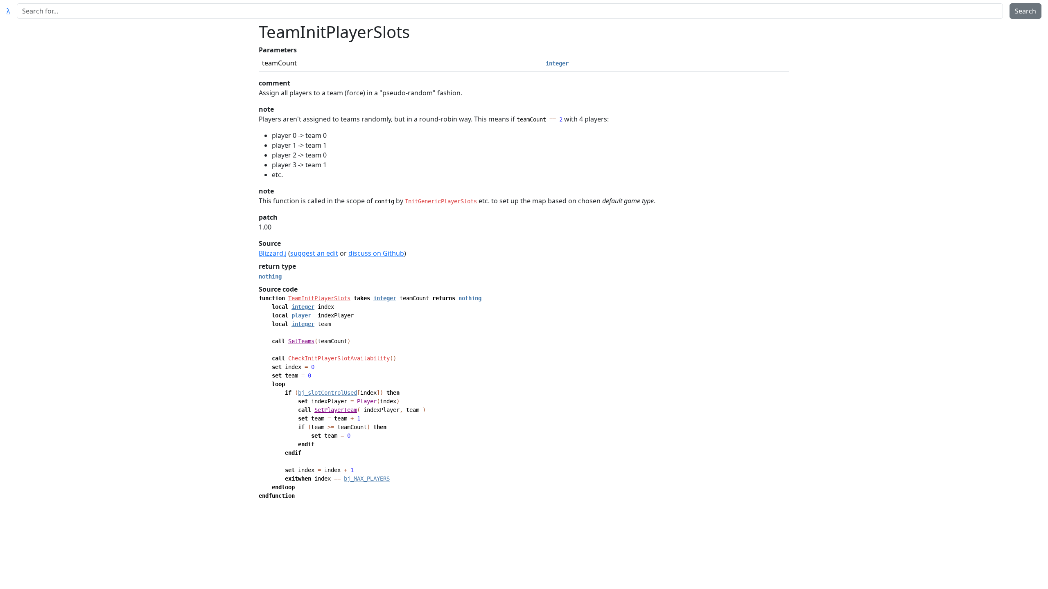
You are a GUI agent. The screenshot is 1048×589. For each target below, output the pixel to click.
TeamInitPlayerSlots (319, 298)
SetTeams (301, 341)
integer (557, 63)
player (301, 315)
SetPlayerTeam (335, 410)
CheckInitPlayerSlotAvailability (339, 358)
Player (367, 401)
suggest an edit (314, 253)
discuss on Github (376, 253)
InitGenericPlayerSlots (441, 201)
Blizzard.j (273, 253)
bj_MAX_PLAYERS (367, 478)
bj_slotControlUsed (327, 392)
